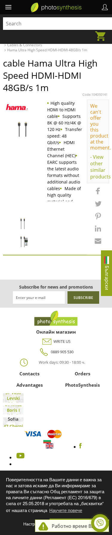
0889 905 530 (62, 351)
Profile (105, 7)
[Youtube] (19, 457)
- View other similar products (98, 167)
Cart (102, 32)
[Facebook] (80, 446)
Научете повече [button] (65, 510)
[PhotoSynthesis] (56, 7)
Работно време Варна (77, 526)
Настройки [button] (33, 524)
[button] (98, 193)
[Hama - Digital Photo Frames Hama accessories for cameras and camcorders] (17, 107)
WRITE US (61, 341)
